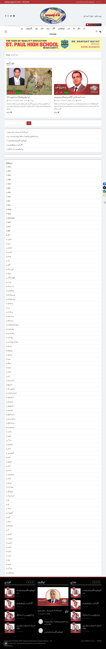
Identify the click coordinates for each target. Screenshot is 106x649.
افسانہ (9, 261)
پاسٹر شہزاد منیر (10, 312)
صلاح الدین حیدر (11, 475)
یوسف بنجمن (10, 569)
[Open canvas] (6, 31)
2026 (9, 175)
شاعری (42, 29)
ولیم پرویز (9, 556)
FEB (9, 192)
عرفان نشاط (10, 483)
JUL (9, 201)
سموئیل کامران (10, 445)
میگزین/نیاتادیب (29, 29)
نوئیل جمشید (10, 534)
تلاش (29, 123)
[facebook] (6, 16)
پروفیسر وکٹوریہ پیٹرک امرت (13, 342)
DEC (9, 188)
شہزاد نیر (9, 466)
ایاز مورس (9, 282)
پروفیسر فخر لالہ (10, 338)
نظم (8, 530)
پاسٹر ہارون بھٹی (10, 321)
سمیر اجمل (9, 449)
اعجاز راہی (9, 257)
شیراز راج (9, 470)
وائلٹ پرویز (10, 543)
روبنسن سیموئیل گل (11, 415)
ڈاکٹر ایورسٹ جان (11, 381)
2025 (9, 171)
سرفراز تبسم (10, 440)
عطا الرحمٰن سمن (10, 487)
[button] (104, 183)
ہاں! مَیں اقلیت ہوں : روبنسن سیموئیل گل (15, 149)
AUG (9, 184)
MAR (9, 210)
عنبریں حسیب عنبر (11, 496)
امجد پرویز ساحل (19, 92)
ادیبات (48, 29)
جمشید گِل (9, 363)
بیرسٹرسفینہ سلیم (11, 286)
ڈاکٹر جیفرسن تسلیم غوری (12, 393)
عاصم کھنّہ (9, 479)
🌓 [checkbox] (6, 643)
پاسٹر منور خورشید (11, 316)
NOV (9, 222)
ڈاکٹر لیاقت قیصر (10, 406)
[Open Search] (97, 31)
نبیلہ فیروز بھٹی (10, 526)
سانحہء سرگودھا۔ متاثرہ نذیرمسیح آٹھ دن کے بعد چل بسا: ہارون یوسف (69, 97)
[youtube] (14, 16)
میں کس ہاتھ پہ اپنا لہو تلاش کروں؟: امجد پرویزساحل (18, 97)
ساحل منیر (9, 432)
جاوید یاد (9, 359)
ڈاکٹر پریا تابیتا (10, 385)
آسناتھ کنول (10, 248)
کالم (73, 29)
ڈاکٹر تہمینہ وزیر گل (11, 389)
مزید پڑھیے (8, 112)
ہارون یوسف (66, 92)
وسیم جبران (10, 547)
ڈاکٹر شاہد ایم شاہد (10, 398)
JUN (9, 205)
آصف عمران (10, 252)
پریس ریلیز (10, 346)
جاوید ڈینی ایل (10, 351)
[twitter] (11, 16)
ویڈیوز (36, 29)
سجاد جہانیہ (9, 436)
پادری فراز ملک (10, 304)
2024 (9, 167)
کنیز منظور (9, 509)
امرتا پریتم (9, 274)
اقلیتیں (53, 29)
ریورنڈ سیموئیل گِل (11, 423)
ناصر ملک (9, 522)
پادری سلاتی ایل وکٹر (11, 299)
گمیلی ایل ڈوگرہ (10, 513)
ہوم (84, 29)
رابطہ (22, 29)
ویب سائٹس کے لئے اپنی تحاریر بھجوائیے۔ (88, 641)
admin (10, 100)
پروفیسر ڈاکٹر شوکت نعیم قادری (13, 325)
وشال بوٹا (9, 552)
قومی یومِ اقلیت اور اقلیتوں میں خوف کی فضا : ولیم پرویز (17, 141)
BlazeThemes (8, 646)
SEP (9, 231)
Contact (99, 641)
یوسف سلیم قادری (11, 573)
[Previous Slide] (97, 2)
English (53, 34)
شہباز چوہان (10, 462)
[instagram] (8, 16)
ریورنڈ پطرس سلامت (12, 419)
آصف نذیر (9, 239)
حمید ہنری (9, 368)
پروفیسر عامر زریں (11, 333)
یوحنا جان (9, 564)
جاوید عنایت (10, 355)
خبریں (69, 29)
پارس (9, 308)
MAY (9, 214)
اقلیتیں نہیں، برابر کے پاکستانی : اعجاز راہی (87, 2)
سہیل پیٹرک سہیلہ (11, 453)
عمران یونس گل (10, 492)
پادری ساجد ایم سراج (11, 295)
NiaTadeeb (11, 218)
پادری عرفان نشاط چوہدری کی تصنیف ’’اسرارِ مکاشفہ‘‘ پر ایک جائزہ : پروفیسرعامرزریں (23, 136)
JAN (9, 197)
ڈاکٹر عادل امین (10, 402)
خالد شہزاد (9, 372)
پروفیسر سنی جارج (11, 329)
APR (9, 180)
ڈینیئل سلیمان (10, 410)
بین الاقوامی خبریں (61, 29)
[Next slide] (100, 2)
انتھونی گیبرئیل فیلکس (11, 278)
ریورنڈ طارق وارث (11, 428)
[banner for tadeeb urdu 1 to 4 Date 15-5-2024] (53, 44)
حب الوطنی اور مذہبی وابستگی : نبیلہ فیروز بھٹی (25, 627)
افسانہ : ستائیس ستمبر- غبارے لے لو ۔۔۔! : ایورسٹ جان (18, 132)
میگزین (9, 517)
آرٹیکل (79, 29)
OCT (9, 227)
